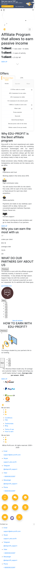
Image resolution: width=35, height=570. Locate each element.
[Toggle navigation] (29, 29)
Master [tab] (28, 83)
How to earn (9, 431)
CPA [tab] (21, 78)
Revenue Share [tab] (8, 78)
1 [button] (9, 359)
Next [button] (3, 300)
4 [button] (6, 311)
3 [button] (6, 308)
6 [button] (6, 317)
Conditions (8, 418)
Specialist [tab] (17, 83)
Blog (6, 426)
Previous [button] (5, 269)
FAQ (6, 420)
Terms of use (9, 429)
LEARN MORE (7, 6)
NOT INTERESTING (20, 6)
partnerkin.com (6, 286)
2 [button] (6, 306)
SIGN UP (4, 226)
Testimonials (9, 423)
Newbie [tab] (7, 83)
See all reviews (17, 320)
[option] (17, 284)
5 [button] (6, 314)
